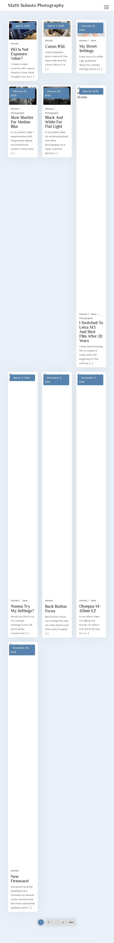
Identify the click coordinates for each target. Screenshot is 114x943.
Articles (15, 43)
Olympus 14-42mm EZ (90, 608)
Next (71, 922)
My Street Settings (88, 48)
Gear (93, 40)
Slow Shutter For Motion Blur (22, 122)
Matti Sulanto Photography (36, 5)
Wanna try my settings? (22, 608)
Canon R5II (55, 46)
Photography (17, 113)
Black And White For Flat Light (54, 122)
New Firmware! (20, 878)
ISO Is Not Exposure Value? (19, 54)
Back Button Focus (56, 608)
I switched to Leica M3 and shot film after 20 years (91, 331)
